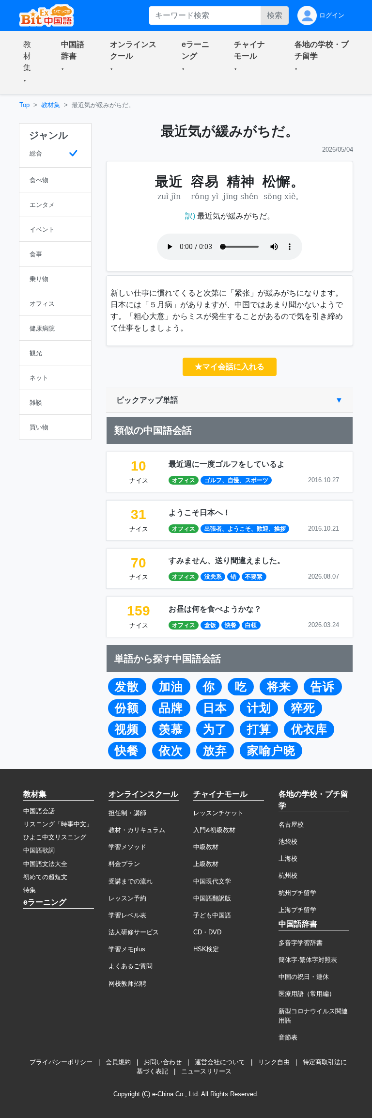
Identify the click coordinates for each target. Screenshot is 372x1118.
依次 (171, 750)
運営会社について (220, 1062)
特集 (29, 890)
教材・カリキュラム (136, 830)
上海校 (288, 858)
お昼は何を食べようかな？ (215, 609)
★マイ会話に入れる (229, 366)
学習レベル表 (127, 915)
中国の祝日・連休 (304, 976)
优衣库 (309, 729)
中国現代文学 (212, 881)
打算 (259, 729)
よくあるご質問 (130, 966)
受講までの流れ (130, 881)
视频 (127, 729)
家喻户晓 (271, 750)
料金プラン (124, 863)
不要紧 (254, 576)
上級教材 (205, 863)
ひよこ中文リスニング (54, 837)
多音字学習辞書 (301, 942)
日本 (215, 708)
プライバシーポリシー (61, 1062)
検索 (274, 15)
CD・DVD (207, 932)
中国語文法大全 (45, 863)
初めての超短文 (45, 877)
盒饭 (210, 625)
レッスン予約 (127, 898)
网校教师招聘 (127, 983)
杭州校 (288, 875)
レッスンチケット (218, 813)
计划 (259, 708)
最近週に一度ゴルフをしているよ (227, 464)
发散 (127, 686)
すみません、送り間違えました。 (227, 560)
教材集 (50, 105)
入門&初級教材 (214, 830)
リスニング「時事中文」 (58, 824)
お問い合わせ (163, 1062)
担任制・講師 (127, 813)
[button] (30, 62)
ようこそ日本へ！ (200, 512)
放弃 (215, 750)
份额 (127, 708)
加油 (171, 686)
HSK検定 (206, 949)
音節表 (288, 1037)
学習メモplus (126, 949)
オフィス (183, 480)
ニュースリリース (206, 1071)
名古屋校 (291, 824)
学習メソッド (127, 846)
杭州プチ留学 (297, 893)
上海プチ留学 (297, 909)
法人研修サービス (133, 932)
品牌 (171, 708)
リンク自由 (274, 1062)
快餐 (230, 625)
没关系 (213, 576)
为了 (215, 729)
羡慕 (171, 729)
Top (24, 105)
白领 (251, 625)
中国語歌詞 (39, 850)
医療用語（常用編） (307, 993)
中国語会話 (39, 811)
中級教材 (205, 846)
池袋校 (288, 841)
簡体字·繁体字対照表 (308, 959)
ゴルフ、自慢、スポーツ (236, 480)
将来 (279, 686)
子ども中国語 (212, 915)
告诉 (322, 686)
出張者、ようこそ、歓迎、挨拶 (245, 528)
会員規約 (118, 1062)
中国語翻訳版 (212, 898)
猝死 (303, 708)
